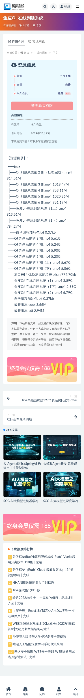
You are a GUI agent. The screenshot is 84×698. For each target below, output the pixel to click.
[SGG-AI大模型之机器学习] (22, 484)
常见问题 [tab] (38, 41)
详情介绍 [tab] (18, 41)
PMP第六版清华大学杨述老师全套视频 (39, 636)
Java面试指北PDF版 (26, 590)
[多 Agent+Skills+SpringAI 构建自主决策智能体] (22, 447)
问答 (42, 694)
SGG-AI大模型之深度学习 (60, 501)
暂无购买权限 (42, 106)
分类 (25, 694)
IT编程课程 (9, 25)
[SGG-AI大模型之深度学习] (62, 484)
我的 (59, 694)
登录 (67, 6)
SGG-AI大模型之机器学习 (20, 501)
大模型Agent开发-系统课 (60, 463)
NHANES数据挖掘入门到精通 (33, 582)
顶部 (75, 694)
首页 (26, 52)
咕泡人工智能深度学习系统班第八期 (38, 644)
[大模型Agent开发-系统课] (62, 447)
